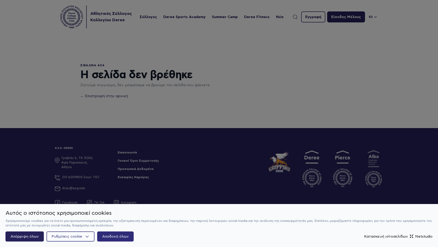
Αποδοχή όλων (115, 236)
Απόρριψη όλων (24, 236)
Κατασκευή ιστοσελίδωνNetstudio (398, 236)
